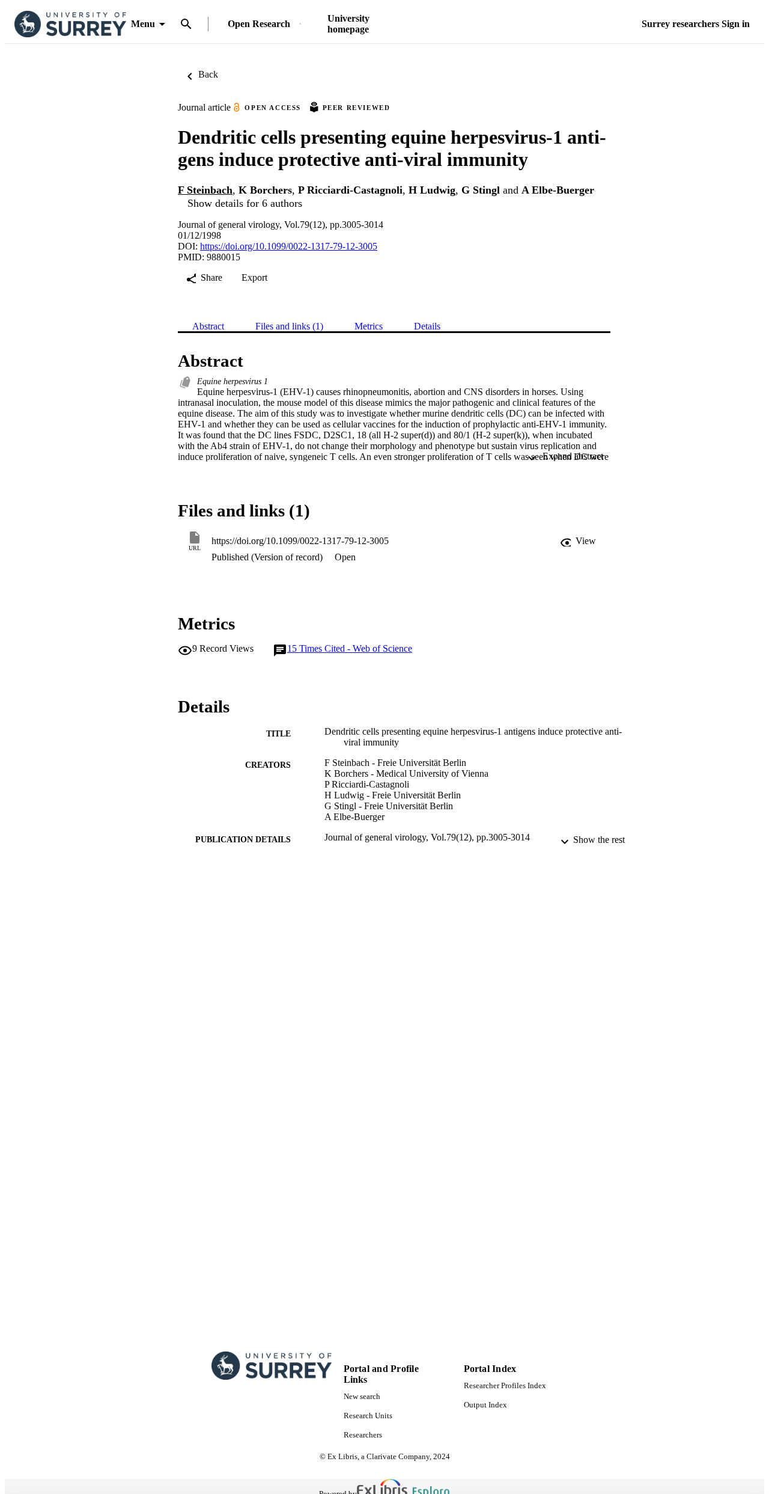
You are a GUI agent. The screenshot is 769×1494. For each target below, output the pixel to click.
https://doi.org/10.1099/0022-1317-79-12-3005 (288, 246)
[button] (578, 541)
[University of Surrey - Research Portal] (70, 24)
